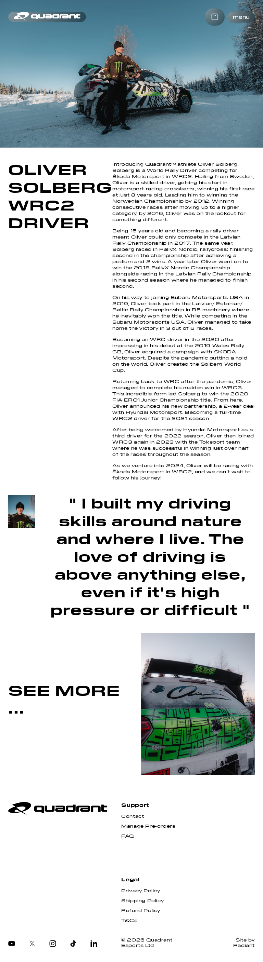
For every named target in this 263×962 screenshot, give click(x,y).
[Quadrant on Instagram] (52, 944)
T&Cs (129, 920)
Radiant (244, 945)
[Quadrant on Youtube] (11, 944)
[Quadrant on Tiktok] (73, 944)
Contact (132, 816)
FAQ (127, 836)
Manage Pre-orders (148, 826)
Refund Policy (140, 910)
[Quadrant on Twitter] (32, 944)
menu (241, 17)
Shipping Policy (142, 901)
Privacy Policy (140, 891)
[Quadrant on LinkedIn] (93, 944)
